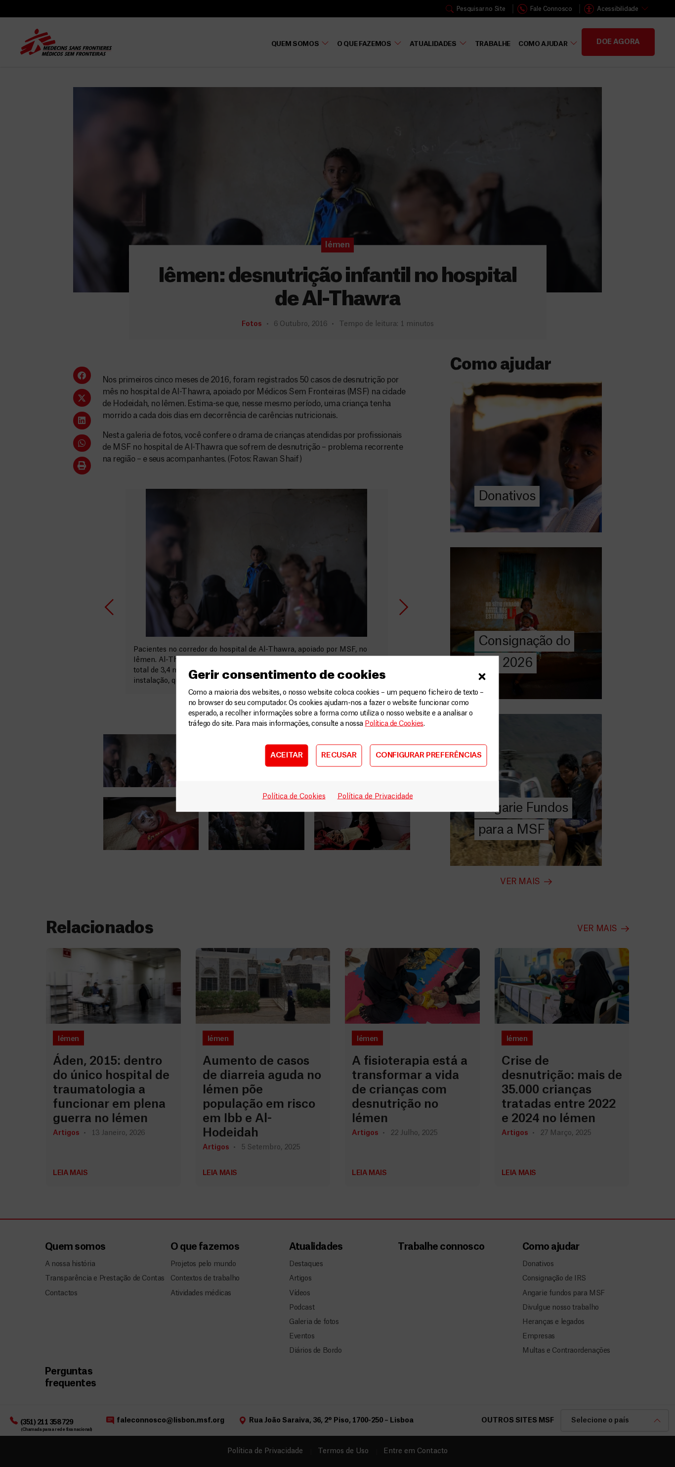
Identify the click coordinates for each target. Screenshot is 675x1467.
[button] (482, 675)
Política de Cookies (394, 723)
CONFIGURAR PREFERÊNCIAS (429, 755)
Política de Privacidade (375, 796)
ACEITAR (286, 755)
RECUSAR (338, 755)
